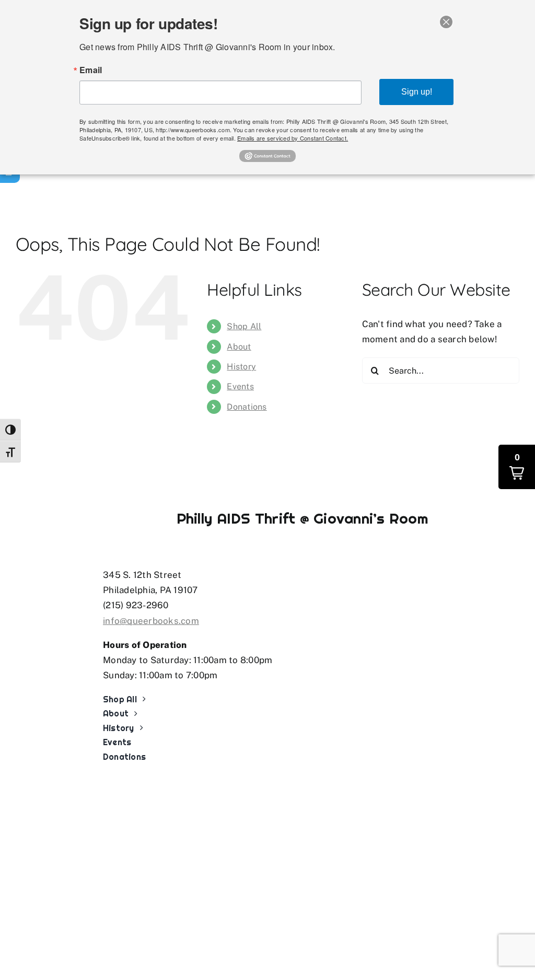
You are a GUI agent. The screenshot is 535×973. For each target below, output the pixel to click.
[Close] (446, 22)
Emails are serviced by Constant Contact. (292, 138)
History (241, 367)
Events (240, 386)
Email (90, 70)
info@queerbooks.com (151, 621)
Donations (246, 407)
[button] (516, 467)
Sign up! (416, 91)
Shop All (244, 326)
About (239, 347)
